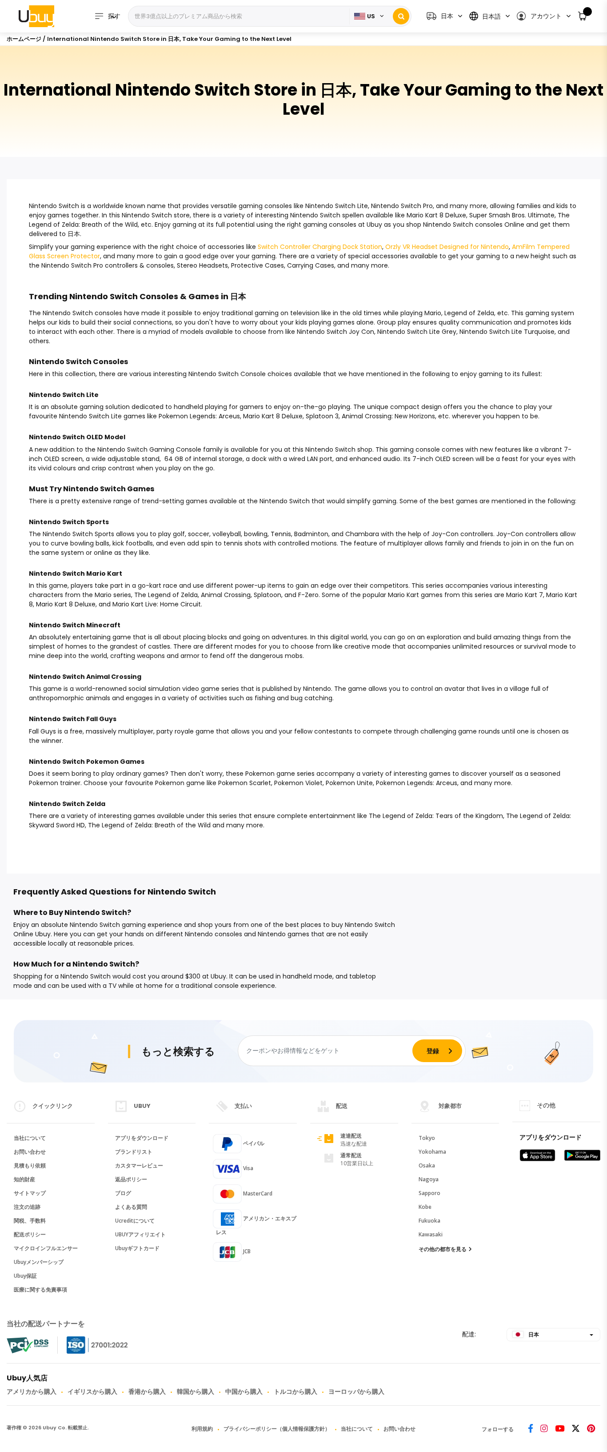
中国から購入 (244, 1391)
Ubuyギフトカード (137, 1248)
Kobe (425, 1207)
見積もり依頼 (30, 1165)
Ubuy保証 (25, 1276)
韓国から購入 (195, 1391)
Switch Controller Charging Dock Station (320, 246)
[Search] (401, 16)
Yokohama (432, 1151)
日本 (533, 1334)
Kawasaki (431, 1234)
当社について (30, 1138)
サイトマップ (30, 1193)
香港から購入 (147, 1391)
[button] (543, 16)
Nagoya (429, 1179)
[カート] (582, 16)
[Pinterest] (591, 1429)
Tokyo (427, 1138)
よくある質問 (131, 1207)
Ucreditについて (135, 1220)
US (371, 16)
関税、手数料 (30, 1220)
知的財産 (24, 1179)
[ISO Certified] (88, 1345)
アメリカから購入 (31, 1391)
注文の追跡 (27, 1207)
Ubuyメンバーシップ (39, 1262)
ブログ (123, 1193)
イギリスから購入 (92, 1391)
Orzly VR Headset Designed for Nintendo (447, 246)
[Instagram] (544, 1429)
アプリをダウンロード (141, 1138)
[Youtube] (559, 1429)
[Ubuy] (36, 16)
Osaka (427, 1165)
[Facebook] (530, 1429)
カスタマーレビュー (139, 1165)
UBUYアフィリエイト (140, 1234)
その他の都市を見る (443, 1249)
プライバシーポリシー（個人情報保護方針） (277, 1428)
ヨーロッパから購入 (356, 1391)
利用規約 (202, 1428)
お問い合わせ (30, 1151)
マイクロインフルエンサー (46, 1248)
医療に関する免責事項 (40, 1289)
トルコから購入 (295, 1391)
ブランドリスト (133, 1151)
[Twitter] (575, 1429)
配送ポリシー (30, 1234)
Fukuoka (429, 1220)
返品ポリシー (131, 1179)
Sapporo (429, 1193)
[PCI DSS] (27, 1345)
